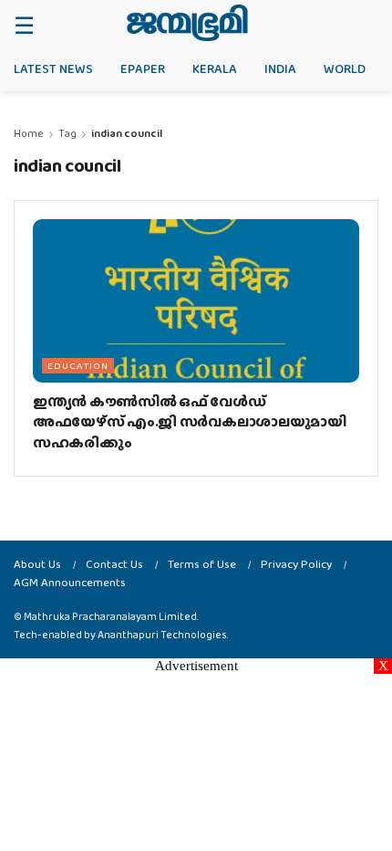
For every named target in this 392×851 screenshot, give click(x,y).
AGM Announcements (70, 582)
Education (77, 365)
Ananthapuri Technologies (162, 634)
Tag (67, 133)
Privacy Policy (296, 564)
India (280, 68)
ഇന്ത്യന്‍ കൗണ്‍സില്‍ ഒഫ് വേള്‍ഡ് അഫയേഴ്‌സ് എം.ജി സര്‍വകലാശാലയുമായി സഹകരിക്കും (189, 422)
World (345, 68)
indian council (126, 133)
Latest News (53, 68)
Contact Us (114, 564)
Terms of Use (202, 564)
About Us (37, 564)
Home (29, 133)
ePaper (142, 68)
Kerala (214, 68)
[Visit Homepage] (187, 23)
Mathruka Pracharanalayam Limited (110, 616)
